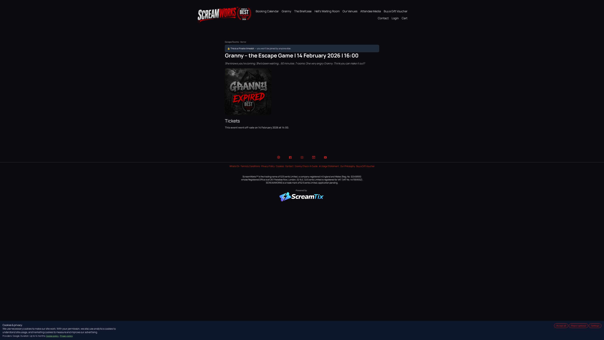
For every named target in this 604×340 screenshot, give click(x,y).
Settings (595, 325)
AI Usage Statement (329, 166)
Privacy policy (66, 335)
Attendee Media (370, 11)
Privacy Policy (268, 166)
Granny (286, 11)
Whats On (234, 166)
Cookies (280, 166)
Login (395, 18)
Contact (383, 18)
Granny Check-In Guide (306, 166)
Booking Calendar (267, 11)
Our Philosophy (347, 166)
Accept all (561, 325)
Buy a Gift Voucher (395, 11)
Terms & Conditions (250, 166)
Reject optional (578, 325)
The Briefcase (303, 11)
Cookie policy (52, 335)
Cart (404, 18)
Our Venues (350, 11)
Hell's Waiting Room (327, 11)
